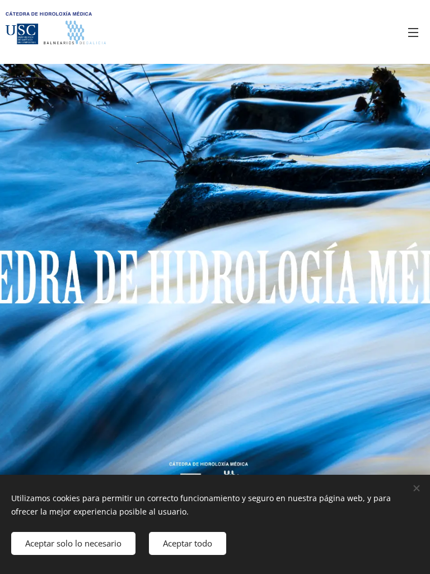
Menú (413, 32)
